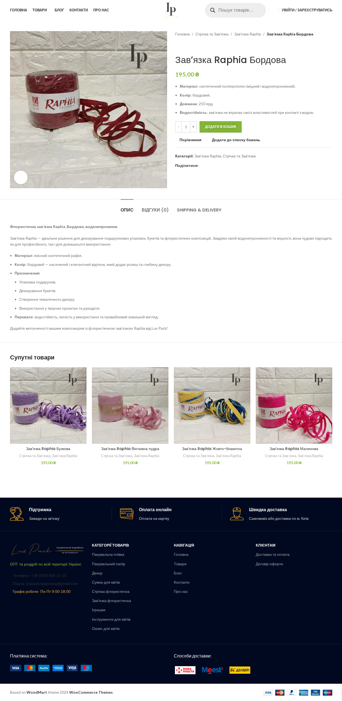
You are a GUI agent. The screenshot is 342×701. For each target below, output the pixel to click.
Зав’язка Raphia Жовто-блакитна (212, 448)
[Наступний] (191, 45)
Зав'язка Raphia (247, 34)
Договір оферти (269, 563)
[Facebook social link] (201, 165)
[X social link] (208, 165)
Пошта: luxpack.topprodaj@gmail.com (45, 583)
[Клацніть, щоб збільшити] (21, 177)
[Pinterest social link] (214, 165)
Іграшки (98, 609)
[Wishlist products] (274, 10)
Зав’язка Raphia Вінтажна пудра (130, 448)
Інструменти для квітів (111, 619)
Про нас (181, 591)
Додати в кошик (220, 126)
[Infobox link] (61, 514)
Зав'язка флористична (111, 600)
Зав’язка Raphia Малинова (294, 448)
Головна (182, 34)
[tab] (127, 207)
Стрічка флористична (111, 591)
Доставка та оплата (273, 554)
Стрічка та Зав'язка (211, 34)
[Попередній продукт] (178, 45)
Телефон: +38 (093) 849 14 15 (39, 575)
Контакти (182, 582)
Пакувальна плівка (108, 554)
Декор (97, 573)
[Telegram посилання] (227, 165)
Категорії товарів (110, 545)
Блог (178, 573)
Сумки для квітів (106, 582)
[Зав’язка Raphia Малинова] (294, 405)
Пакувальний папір (108, 563)
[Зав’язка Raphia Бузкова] (48, 405)
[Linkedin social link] (221, 165)
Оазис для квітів (105, 628)
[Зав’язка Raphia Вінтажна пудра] (130, 405)
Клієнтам (265, 545)
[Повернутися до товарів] (185, 45)
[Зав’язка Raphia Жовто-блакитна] (212, 405)
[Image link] (48, 549)
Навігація (184, 545)
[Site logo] (171, 9)
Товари (180, 563)
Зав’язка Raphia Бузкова (48, 448)
